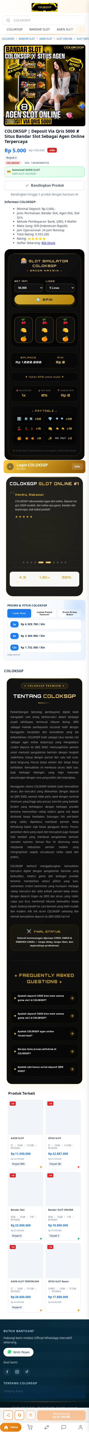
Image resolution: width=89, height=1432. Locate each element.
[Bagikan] (8, 1415)
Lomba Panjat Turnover (44, 613)
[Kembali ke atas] (81, 1411)
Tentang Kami (13, 1392)
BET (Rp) (21, 281)
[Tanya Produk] (19, 1415)
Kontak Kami (12, 1399)
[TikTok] (27, 1372)
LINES (50, 281)
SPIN (44, 300)
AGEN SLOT (65, 29)
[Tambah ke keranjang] (30, 1415)
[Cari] (8, 20)
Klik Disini (48, 243)
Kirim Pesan (21, 1353)
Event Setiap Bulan (70, 613)
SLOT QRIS (83, 38)
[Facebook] (7, 1372)
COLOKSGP (14, 29)
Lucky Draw (19, 613)
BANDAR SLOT (39, 29)
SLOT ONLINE (64, 38)
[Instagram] (17, 1372)
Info (77, 467)
